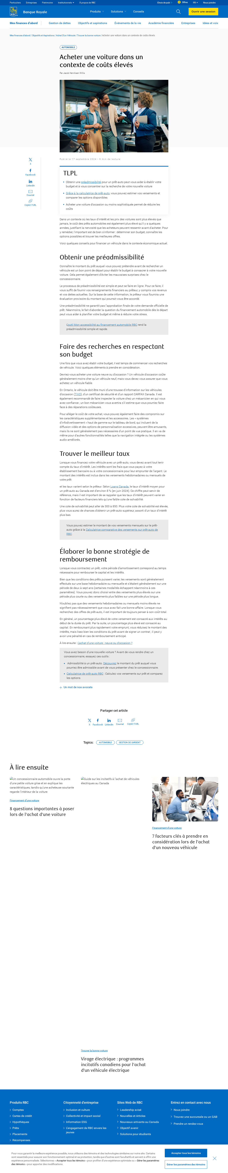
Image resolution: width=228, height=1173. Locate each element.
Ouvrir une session (203, 11)
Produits (95, 11)
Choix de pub (163, 2)
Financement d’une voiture (24, 800)
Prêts (15, 1128)
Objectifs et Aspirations (43, 35)
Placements (19, 1134)
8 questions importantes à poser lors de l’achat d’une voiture (42, 811)
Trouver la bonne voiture (88, 35)
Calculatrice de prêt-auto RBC (85, 673)
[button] (179, 11)
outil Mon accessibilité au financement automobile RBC (102, 324)
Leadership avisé (130, 1110)
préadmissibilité (91, 182)
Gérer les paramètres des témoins (186, 1164)
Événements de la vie (128, 23)
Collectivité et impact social (83, 1116)
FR (194, 2)
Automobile (105, 742)
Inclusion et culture (78, 1110)
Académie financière (161, 23)
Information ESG (76, 1122)
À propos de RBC (87, 2)
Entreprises (31, 2)
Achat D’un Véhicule (65, 35)
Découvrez (109, 663)
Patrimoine (47, 2)
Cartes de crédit (22, 1116)
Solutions (117, 11)
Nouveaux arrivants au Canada (139, 1122)
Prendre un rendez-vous (188, 1123)
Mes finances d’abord (24, 23)
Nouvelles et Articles (132, 1116)
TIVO (78, 394)
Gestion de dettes (60, 23)
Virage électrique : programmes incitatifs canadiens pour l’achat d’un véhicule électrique (113, 1064)
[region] (114, 1158)
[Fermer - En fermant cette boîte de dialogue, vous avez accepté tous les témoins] (215, 1158)
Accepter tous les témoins (186, 1153)
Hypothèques (20, 1122)
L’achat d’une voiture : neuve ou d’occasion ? (105, 643)
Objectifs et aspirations (92, 23)
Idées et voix (210, 23)
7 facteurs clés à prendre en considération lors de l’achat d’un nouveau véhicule (181, 842)
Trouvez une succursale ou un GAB (195, 1116)
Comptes (18, 1110)
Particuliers (15, 2)
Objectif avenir (129, 1128)
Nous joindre (209, 2)
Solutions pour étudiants (135, 1134)
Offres (185, 2)
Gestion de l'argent (130, 742)
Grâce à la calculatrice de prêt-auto (88, 193)
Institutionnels (65, 2)
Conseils (138, 11)
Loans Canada (119, 486)
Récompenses (21, 1140)
